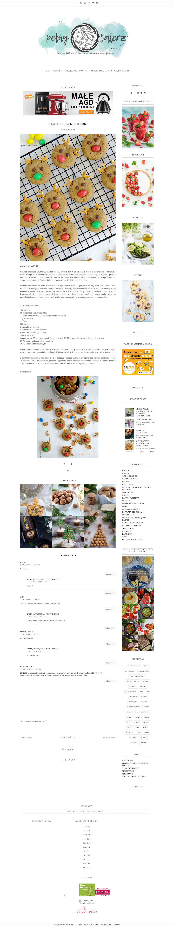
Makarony (127, 492)
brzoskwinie (133, 702)
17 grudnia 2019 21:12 (30, 669)
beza (141, 692)
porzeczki (142, 738)
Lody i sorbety (130, 671)
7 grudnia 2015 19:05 (30, 634)
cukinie (146, 707)
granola (146, 722)
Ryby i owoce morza (132, 523)
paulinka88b (26, 666)
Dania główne (129, 479)
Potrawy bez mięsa (132, 512)
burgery (144, 702)
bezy (148, 692)
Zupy (124, 537)
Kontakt (84, 71)
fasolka (137, 717)
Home (47, 71)
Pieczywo (127, 501)
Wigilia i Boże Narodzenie (134, 777)
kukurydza (130, 732)
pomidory (132, 738)
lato (139, 732)
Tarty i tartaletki (133, 681)
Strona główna (68, 737)
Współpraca (97, 71)
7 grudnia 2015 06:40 (30, 565)
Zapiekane (127, 534)
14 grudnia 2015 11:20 (37, 582)
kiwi (137, 727)
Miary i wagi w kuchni (117, 71)
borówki (144, 697)
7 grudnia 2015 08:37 (30, 600)
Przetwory (128, 515)
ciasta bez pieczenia (133, 707)
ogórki (147, 732)
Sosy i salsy (128, 528)
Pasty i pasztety (130, 498)
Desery (125, 482)
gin (22, 597)
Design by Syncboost (112, 924)
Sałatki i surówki (131, 525)
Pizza (125, 506)
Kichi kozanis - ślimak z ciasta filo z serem (143, 443)
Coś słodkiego (129, 476)
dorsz (129, 717)
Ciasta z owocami (134, 666)
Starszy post (109, 738)
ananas (145, 681)
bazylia (143, 686)
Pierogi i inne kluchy (133, 503)
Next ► (152, 452)
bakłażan (133, 686)
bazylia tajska (131, 692)
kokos (145, 727)
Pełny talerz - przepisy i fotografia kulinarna (86, 924)
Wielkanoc (71, 71)
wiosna (143, 743)
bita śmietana (133, 697)
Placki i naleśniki (131, 509)
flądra (146, 717)
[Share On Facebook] (68, 464)
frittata (129, 722)
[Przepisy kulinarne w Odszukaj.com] (87, 902)
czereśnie (129, 712)
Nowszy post (26, 738)
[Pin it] (71, 464)
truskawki (133, 743)
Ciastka (126, 473)
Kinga (23, 562)
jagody (130, 727)
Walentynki (128, 771)
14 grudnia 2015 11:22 (37, 617)
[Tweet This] (64, 464)
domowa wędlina (143, 712)
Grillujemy (128, 484)
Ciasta (125, 470)
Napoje (125, 495)
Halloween (127, 760)
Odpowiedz (109, 574)
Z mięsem (126, 531)
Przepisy (57, 71)
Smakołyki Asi (27, 632)
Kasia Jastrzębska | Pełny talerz (43, 579)
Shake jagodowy (144, 420)
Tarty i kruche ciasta (138, 676)
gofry (138, 722)
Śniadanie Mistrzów (132, 540)
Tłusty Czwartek (130, 768)
